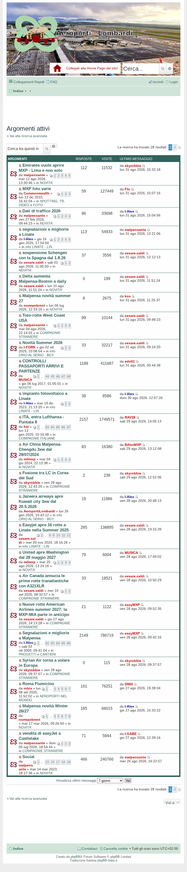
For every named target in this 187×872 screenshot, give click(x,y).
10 (58, 535)
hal (26, 427)
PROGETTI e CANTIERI (37, 654)
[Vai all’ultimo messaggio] (143, 166)
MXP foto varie (36, 188)
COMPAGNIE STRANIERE (39, 598)
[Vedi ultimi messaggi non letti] (20, 165)
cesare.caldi (34, 262)
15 (47, 762)
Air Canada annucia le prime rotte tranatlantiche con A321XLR (43, 580)
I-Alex (129, 211)
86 (63, 427)
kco (128, 296)
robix (28, 688)
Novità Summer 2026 (42, 342)
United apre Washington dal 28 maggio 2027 (44, 555)
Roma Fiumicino (38, 683)
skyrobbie (133, 166)
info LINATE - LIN (38, 247)
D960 (129, 684)
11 (63, 535)
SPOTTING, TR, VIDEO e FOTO (42, 203)
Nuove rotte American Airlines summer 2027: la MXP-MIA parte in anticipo (44, 609)
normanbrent (34, 305)
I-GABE (131, 734)
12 (68, 535)
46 (58, 376)
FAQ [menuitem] (53, 82)
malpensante (34, 175)
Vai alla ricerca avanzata (28, 136)
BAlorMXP (133, 445)
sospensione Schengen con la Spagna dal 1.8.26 (43, 255)
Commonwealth (36, 193)
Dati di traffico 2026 (41, 210)
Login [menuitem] (173, 82)
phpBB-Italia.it (107, 860)
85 (58, 427)
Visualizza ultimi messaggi (76, 780)
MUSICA (25, 380)
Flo (127, 189)
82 (47, 643)
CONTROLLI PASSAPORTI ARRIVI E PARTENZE (41, 366)
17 (58, 762)
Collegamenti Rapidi (28, 82)
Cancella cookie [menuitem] (115, 848)
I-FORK (30, 347)
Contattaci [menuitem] (89, 848)
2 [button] (175, 147)
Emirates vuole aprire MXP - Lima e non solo (41, 168)
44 (47, 376)
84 (52, 427)
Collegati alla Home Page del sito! (92, 68)
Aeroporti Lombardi (93, 44)
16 (52, 762)
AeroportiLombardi (39, 511)
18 (63, 762)
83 (47, 427)
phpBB (75, 857)
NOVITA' (46, 183)
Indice (18, 848)
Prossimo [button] (179, 147)
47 (63, 376)
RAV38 (130, 417)
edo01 (130, 361)
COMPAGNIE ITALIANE (37, 438)
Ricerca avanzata (169, 68)
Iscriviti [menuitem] (158, 82)
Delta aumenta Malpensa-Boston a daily (42, 279)
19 (68, 762)
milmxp (30, 459)
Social (28, 756)
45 (52, 376)
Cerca (162, 68)
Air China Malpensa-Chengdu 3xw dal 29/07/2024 (40, 449)
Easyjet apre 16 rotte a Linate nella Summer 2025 (44, 527)
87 (68, 427)
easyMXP (132, 605)
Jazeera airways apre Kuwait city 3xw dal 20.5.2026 (41, 501)
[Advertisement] (48, 108)
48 (68, 376)
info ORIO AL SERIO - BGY (37, 353)
